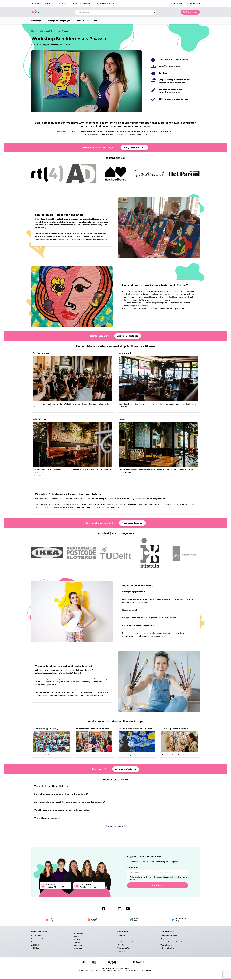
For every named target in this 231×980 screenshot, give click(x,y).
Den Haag (78, 945)
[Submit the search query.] (154, 12)
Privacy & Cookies (167, 948)
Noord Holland (37, 936)
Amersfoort (78, 939)
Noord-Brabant (37, 939)
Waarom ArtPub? (123, 948)
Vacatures (121, 936)
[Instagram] (112, 909)
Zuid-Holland (36, 945)
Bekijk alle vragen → (115, 826)
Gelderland (35, 948)
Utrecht (34, 942)
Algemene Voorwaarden (169, 936)
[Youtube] (128, 909)
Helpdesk (163, 939)
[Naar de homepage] (50, 12)
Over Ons (121, 945)
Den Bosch (78, 936)
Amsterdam (78, 933)
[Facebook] (104, 909)
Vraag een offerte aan (134, 147)
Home (33, 31)
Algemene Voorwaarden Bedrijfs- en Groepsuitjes (178, 942)
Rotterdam (78, 949)
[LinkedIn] (120, 909)
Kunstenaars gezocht (125, 942)
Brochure (121, 951)
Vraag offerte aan (166, 945)
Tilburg (77, 942)
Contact (120, 939)
